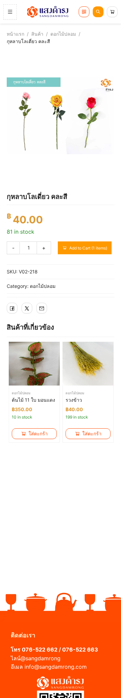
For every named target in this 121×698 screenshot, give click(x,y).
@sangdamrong (41, 658)
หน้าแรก (15, 34)
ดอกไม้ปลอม (63, 34)
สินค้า (37, 34)
